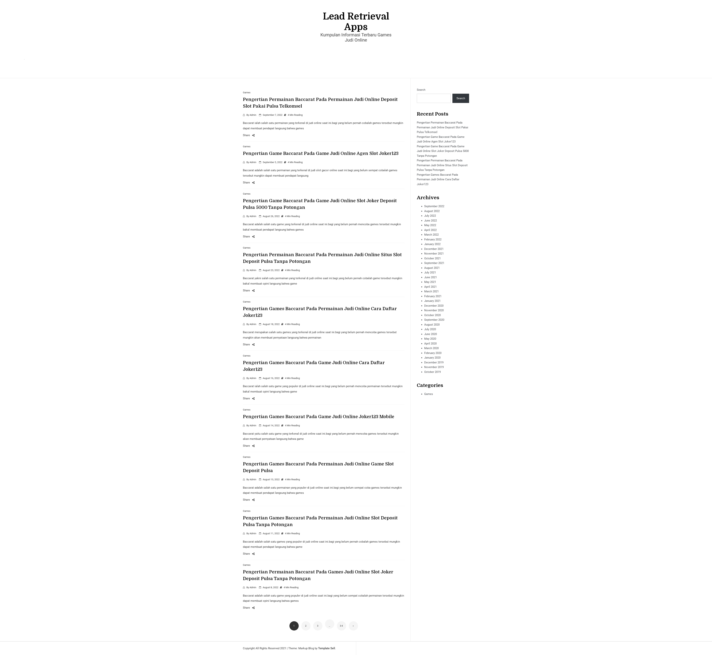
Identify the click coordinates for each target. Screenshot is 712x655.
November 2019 (434, 367)
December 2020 (434, 305)
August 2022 (432, 211)
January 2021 (432, 301)
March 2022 (431, 234)
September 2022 (434, 206)
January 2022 (432, 244)
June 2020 (430, 334)
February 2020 (432, 353)
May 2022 (430, 225)
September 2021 (434, 263)
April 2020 (430, 343)
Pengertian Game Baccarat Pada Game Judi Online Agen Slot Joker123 (320, 153)
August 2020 (432, 324)
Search (421, 89)
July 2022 (430, 215)
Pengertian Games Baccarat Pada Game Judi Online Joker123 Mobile (318, 416)
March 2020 (431, 348)
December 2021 (434, 249)
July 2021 (430, 272)
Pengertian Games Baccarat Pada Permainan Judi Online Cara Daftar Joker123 (438, 179)
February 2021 (432, 296)
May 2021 (430, 282)
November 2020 (434, 310)
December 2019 (434, 362)
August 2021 (432, 268)
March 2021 (431, 291)
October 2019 (432, 372)
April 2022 (430, 230)
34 (341, 626)
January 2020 (432, 357)
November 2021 (434, 253)
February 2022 (432, 239)
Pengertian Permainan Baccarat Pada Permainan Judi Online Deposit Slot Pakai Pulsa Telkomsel (442, 127)
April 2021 (430, 286)
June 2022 (430, 220)
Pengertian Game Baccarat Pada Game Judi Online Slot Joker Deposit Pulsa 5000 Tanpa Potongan (443, 151)
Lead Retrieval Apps (356, 21)
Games (246, 92)
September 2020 (434, 319)
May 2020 (430, 338)
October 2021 (432, 258)
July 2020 (430, 329)
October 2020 (432, 315)
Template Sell (326, 648)
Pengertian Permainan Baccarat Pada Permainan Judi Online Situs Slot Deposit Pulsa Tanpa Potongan (442, 165)
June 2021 (430, 277)
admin (253, 115)
